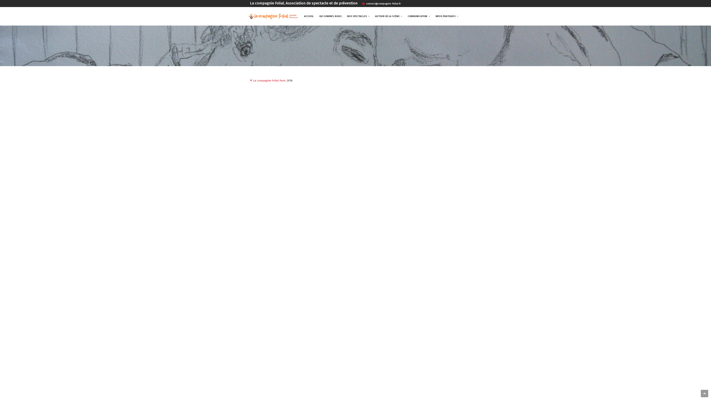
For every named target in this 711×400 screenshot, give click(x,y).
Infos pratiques (445, 16)
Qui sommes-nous (330, 16)
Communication (417, 16)
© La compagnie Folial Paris (268, 80)
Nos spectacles (357, 16)
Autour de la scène (387, 16)
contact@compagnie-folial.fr (383, 3)
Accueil (309, 16)
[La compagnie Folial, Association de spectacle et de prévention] (273, 16)
